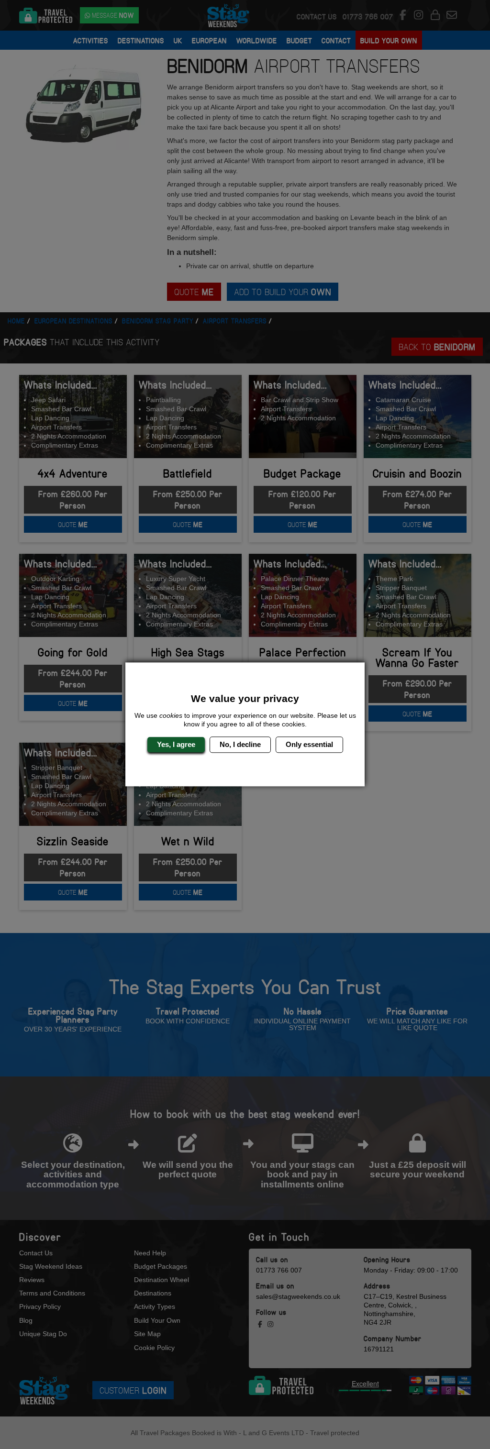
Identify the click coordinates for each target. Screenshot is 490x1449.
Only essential (309, 744)
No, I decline (240, 744)
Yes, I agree (176, 744)
